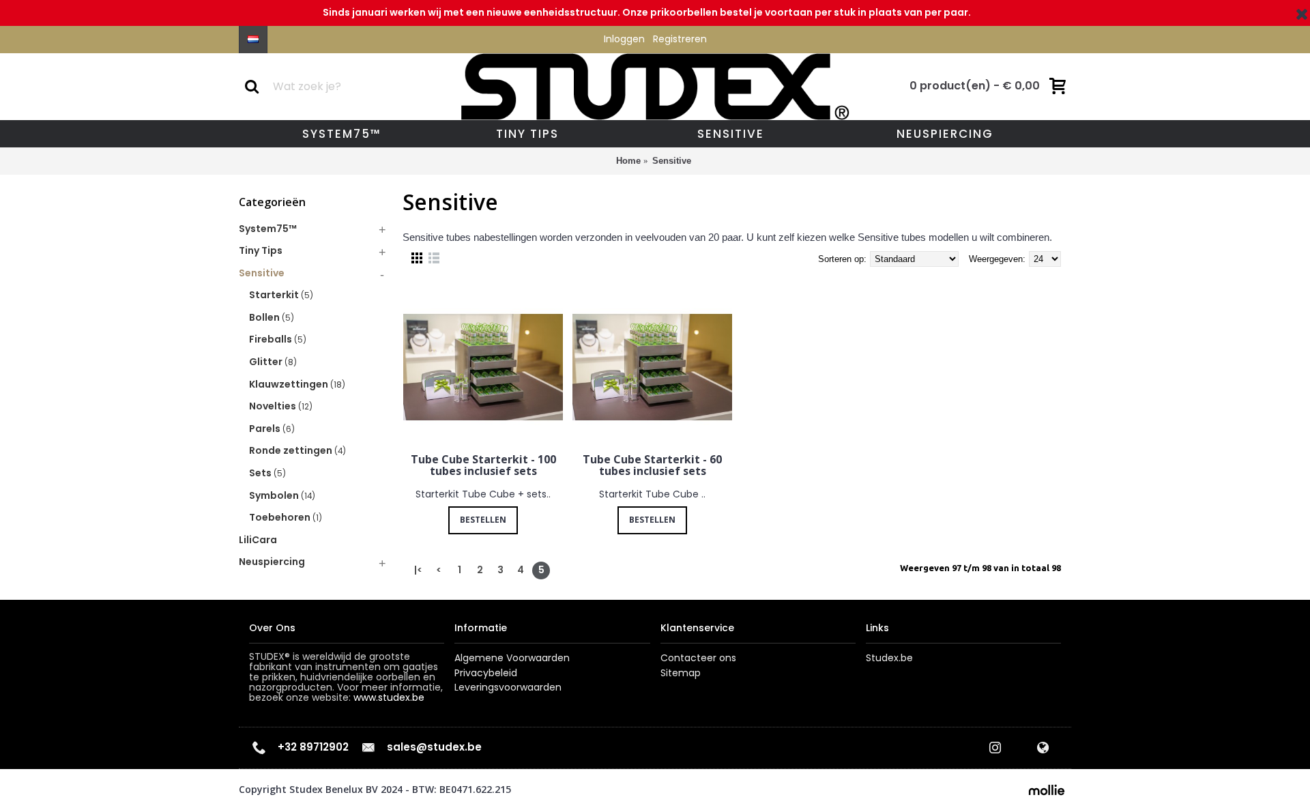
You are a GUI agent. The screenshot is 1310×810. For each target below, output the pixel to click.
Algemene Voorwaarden (512, 658)
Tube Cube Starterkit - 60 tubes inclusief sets (652, 465)
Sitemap (680, 673)
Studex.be (889, 658)
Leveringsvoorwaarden (508, 687)
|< (418, 570)
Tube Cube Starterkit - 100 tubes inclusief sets (483, 465)
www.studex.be (388, 697)
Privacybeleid (485, 673)
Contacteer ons (698, 658)
